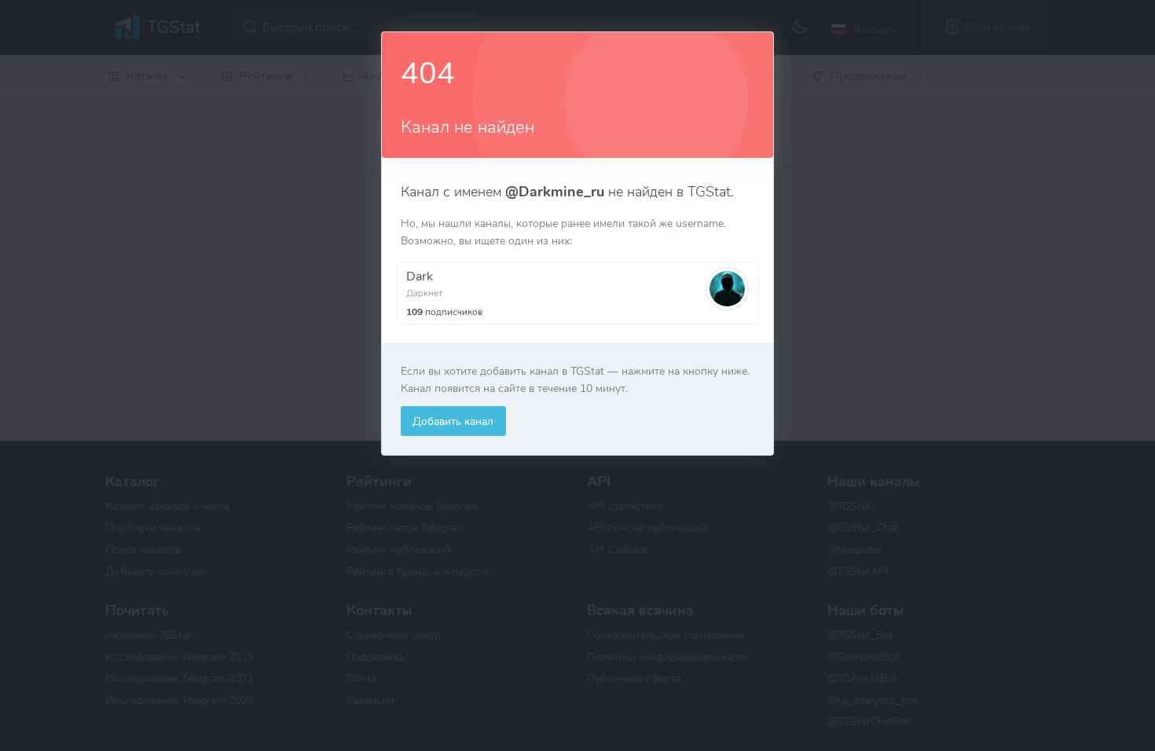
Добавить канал (452, 421)
